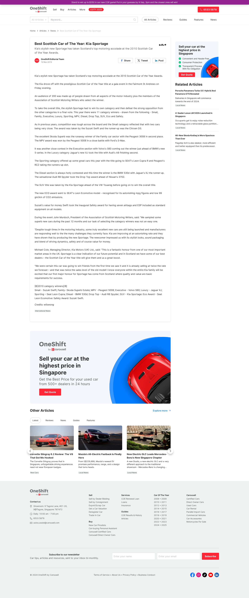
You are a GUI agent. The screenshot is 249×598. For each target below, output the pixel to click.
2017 (164, 512)
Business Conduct (146, 575)
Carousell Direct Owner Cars (102, 535)
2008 (156, 498)
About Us (116, 575)
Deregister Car (95, 512)
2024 (156, 525)
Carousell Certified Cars (100, 531)
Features (198, 19)
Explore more (160, 410)
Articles (72, 9)
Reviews (167, 19)
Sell (55, 9)
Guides (183, 19)
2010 (156, 502)
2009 (164, 498)
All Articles (38, 19)
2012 (156, 505)
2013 (164, 505)
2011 (164, 502)
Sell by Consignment (98, 502)
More (82, 9)
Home (32, 30)
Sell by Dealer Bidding (99, 498)
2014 (156, 508)
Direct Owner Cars (195, 502)
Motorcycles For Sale (196, 521)
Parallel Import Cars (195, 512)
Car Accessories (194, 518)
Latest (35, 420)
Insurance (126, 505)
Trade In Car (94, 515)
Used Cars (191, 505)
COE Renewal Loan (130, 498)
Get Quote (50, 392)
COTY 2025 (96, 9)
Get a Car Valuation (98, 508)
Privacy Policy (129, 575)
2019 (164, 515)
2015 (164, 508)
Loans (124, 502)
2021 (164, 518)
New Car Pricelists (97, 525)
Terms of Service (102, 575)
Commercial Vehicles (196, 515)
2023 (164, 521)
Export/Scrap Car (97, 505)
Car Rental (191, 508)
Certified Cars (192, 498)
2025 (164, 525)
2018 (156, 515)
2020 (156, 518)
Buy (62, 9)
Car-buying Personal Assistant (103, 528)
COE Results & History (131, 515)
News (214, 19)
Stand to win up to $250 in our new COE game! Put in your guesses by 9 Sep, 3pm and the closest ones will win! (124, 2)
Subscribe (210, 556)
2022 (156, 521)
